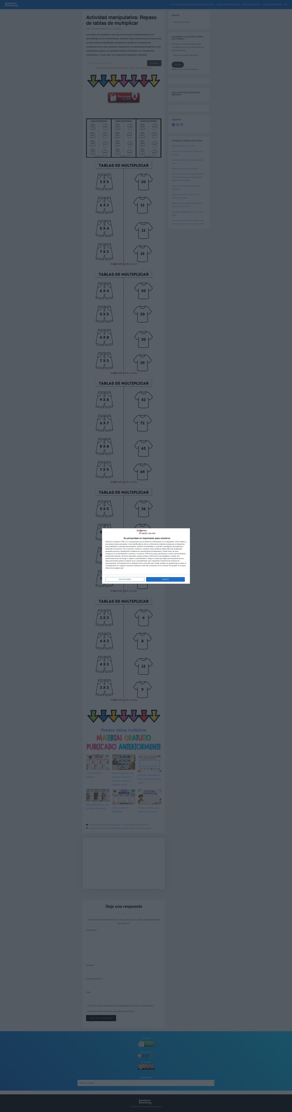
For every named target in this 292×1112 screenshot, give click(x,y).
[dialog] (146, 556)
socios (127, 541)
